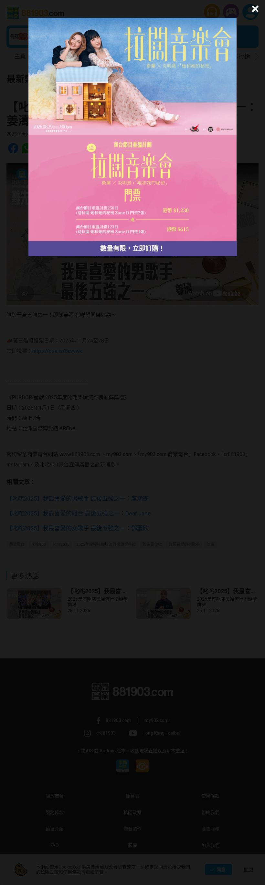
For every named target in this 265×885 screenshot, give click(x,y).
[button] (254, 9)
